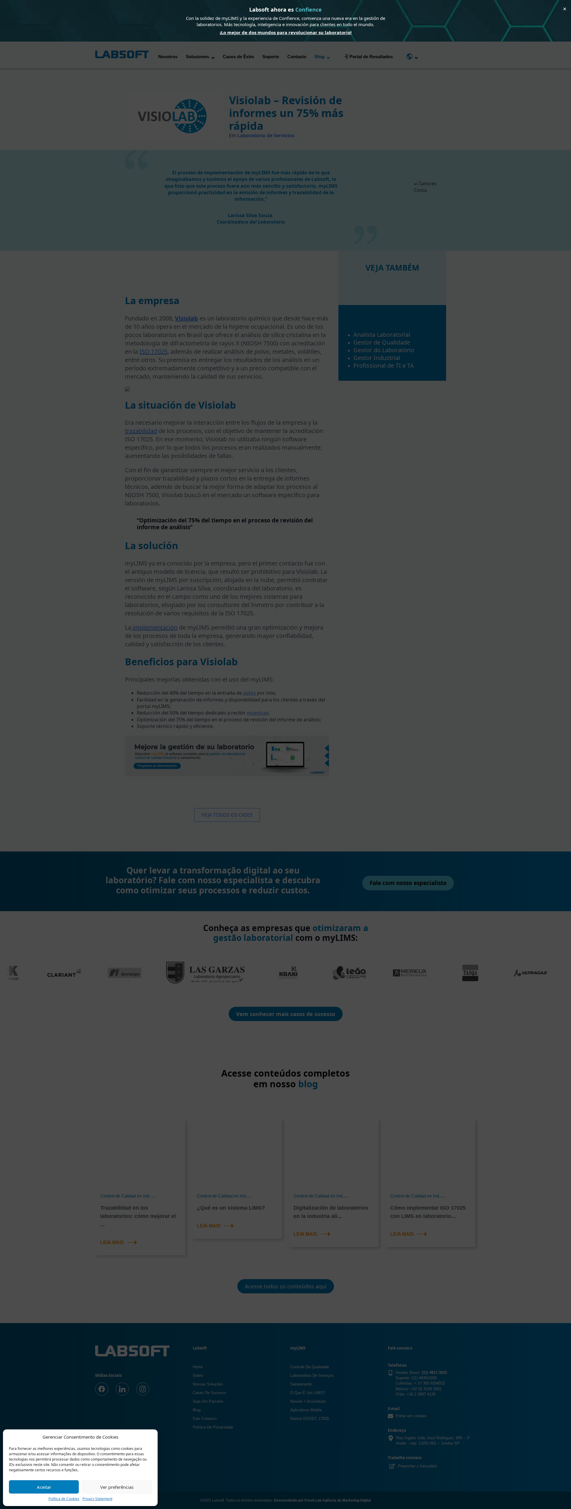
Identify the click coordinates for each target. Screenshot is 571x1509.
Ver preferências (117, 1487)
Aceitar (44, 1487)
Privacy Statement (97, 1499)
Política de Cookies (63, 1499)
